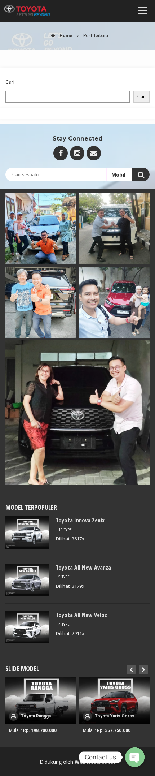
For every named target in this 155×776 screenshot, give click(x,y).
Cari (9, 81)
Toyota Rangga (36, 716)
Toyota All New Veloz (81, 615)
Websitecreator (95, 761)
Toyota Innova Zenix (80, 520)
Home (65, 35)
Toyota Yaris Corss (114, 716)
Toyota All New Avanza (83, 568)
